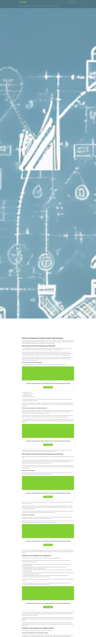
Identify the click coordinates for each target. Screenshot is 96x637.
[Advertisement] (48, 326)
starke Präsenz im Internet (38, 340)
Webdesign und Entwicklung (27, 564)
